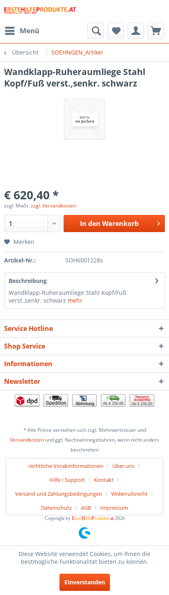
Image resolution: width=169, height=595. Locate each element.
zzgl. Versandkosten (53, 205)
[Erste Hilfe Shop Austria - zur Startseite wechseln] (40, 11)
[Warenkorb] (156, 31)
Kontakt (104, 479)
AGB (86, 507)
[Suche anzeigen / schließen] (95, 31)
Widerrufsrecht (129, 493)
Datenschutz (56, 507)
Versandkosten (27, 439)
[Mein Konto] (136, 31)
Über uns (123, 466)
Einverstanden (84, 582)
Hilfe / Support (67, 479)
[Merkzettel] (115, 31)
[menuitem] (21, 31)
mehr (74, 300)
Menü (29, 30)
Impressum (114, 507)
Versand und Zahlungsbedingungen (58, 493)
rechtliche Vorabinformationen (65, 466)
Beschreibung (28, 281)
